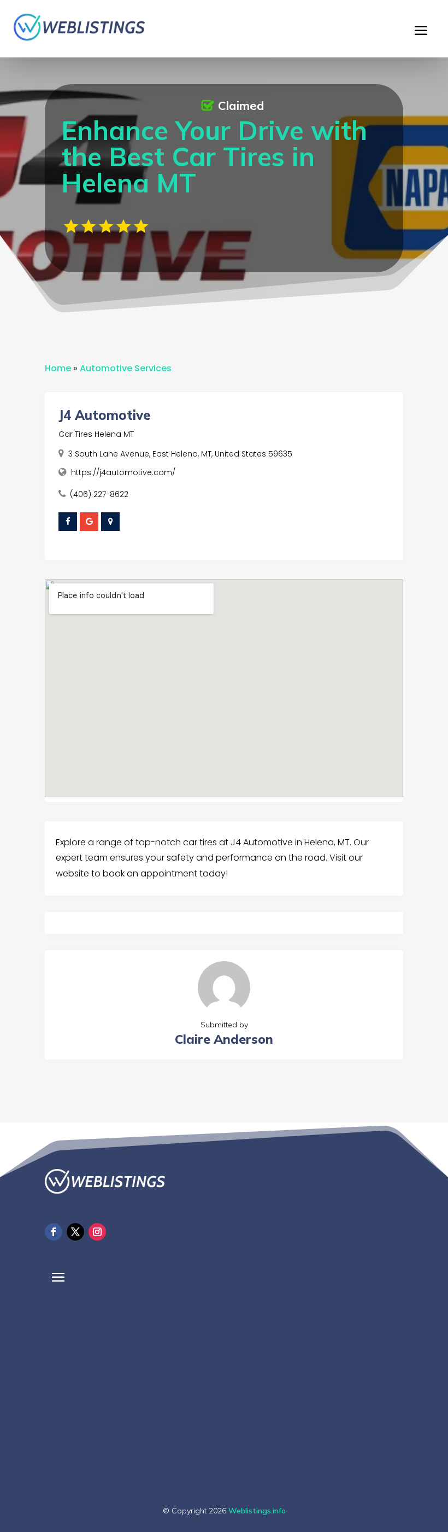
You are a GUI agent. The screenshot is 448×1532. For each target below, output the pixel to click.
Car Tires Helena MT (96, 434)
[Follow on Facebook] (53, 1232)
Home (58, 368)
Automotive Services (126, 368)
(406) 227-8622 (99, 494)
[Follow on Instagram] (97, 1232)
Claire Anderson (224, 1039)
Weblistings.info (257, 1511)
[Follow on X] (75, 1232)
